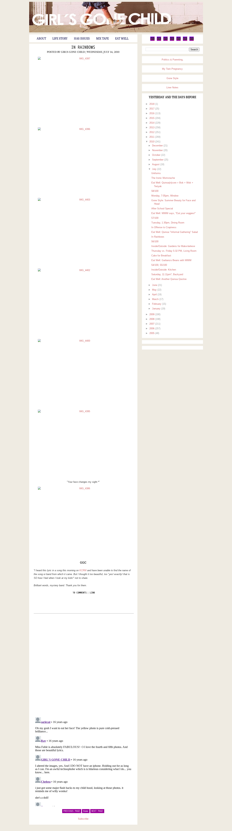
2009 (152, 314)
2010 (152, 141)
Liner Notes (172, 87)
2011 (152, 137)
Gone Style (172, 78)
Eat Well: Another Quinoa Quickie (169, 279)
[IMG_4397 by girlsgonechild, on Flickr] (83, 91)
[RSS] (191, 40)
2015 (152, 118)
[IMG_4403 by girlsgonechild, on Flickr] (83, 232)
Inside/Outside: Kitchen (163, 269)
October (156, 155)
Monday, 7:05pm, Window (164, 195)
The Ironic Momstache (163, 178)
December (157, 145)
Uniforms (156, 173)
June (155, 285)
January (156, 308)
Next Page (97, 811)
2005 (152, 333)
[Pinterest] (165, 40)
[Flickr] (172, 40)
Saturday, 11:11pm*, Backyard (167, 274)
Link (92, 592)
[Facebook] (159, 40)
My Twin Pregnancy (172, 68)
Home (85, 811)
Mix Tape (102, 38)
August (156, 164)
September (158, 159)
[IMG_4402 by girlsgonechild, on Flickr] (83, 302)
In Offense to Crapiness (163, 227)
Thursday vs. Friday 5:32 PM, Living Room (173, 250)
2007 (152, 323)
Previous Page (71, 811)
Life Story (60, 38)
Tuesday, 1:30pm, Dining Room (167, 222)
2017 (152, 108)
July (154, 169)
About (41, 38)
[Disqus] (83, 665)
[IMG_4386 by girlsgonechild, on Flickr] (83, 521)
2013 (152, 127)
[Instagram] (185, 40)
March (155, 299)
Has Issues (82, 38)
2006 (152, 328)
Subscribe (83, 818)
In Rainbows (83, 47)
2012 (152, 132)
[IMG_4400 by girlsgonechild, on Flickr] (83, 373)
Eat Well (122, 38)
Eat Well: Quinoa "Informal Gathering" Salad (174, 232)
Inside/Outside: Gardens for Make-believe (173, 246)
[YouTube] (178, 40)
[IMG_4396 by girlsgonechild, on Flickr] (83, 161)
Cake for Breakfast (161, 255)
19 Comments (80, 592)
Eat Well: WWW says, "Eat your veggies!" (173, 213)
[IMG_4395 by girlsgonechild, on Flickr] (83, 443)
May (154, 289)
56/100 (154, 241)
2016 (152, 113)
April (155, 294)
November (157, 150)
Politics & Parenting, (172, 59)
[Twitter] (152, 40)
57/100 (154, 218)
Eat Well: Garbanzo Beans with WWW (171, 260)
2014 (152, 122)
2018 (152, 104)
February (157, 304)
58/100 (154, 191)
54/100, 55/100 (159, 265)
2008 (152, 319)
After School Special (162, 208)
